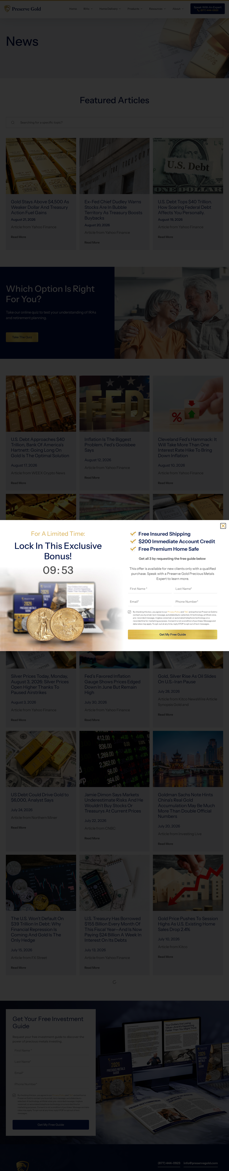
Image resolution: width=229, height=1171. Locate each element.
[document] (114, 585)
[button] (223, 525)
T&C (186, 612)
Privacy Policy (174, 612)
